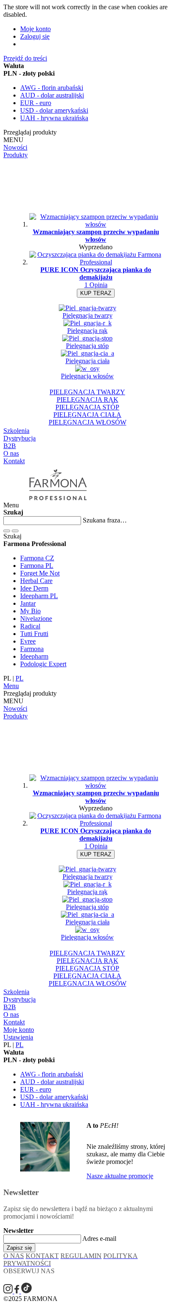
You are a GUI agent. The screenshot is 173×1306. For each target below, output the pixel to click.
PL (20, 678)
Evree (28, 641)
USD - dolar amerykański (54, 110)
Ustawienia (18, 1037)
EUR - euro (35, 102)
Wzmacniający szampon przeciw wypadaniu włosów (96, 235)
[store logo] (56, 504)
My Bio (30, 611)
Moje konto (35, 28)
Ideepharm (34, 656)
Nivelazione (36, 618)
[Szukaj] (6, 531)
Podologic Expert (43, 664)
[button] (86, 544)
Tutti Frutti (34, 633)
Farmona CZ (37, 558)
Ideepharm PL (39, 595)
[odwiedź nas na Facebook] (17, 1291)
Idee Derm (34, 588)
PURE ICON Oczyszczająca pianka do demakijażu (95, 273)
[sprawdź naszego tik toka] (26, 1291)
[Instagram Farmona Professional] (8, 1291)
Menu (11, 685)
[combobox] (42, 520)
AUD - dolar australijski (52, 95)
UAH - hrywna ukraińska (54, 117)
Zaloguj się (35, 36)
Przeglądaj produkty (30, 132)
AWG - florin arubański (51, 87)
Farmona (32, 648)
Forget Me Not (40, 573)
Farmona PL (36, 565)
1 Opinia (95, 284)
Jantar (28, 603)
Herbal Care (36, 580)
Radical (30, 626)
